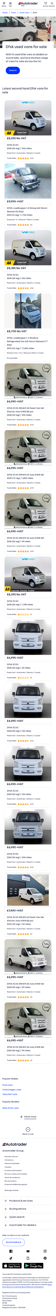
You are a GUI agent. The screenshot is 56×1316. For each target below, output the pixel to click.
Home (5, 13)
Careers (8, 1167)
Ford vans (7, 1085)
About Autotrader (12, 1163)
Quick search (17, 1217)
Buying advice (17, 1209)
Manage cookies (12, 1190)
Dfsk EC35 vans (10, 1108)
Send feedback (13, 1242)
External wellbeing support (16, 1184)
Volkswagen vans (11, 1090)
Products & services (21, 1201)
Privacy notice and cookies (16, 1174)
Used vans (24, 13)
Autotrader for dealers (22, 1225)
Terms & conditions (12, 1178)
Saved (45, 6)
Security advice (11, 1157)
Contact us (9, 1160)
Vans (13, 13)
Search (52, 6)
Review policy (11, 1181)
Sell (10, 6)
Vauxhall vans (9, 1094)
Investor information (13, 1170)
